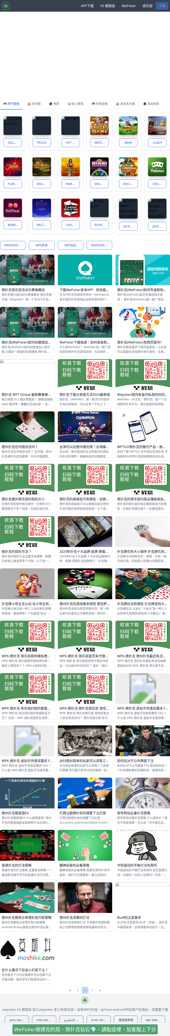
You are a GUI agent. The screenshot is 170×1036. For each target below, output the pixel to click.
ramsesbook (73, 184)
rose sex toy (44, 1020)
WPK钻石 (70, 245)
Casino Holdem (73, 225)
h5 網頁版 (107, 6)
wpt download (155, 1020)
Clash (157, 142)
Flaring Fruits (15, 184)
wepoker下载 (100, 245)
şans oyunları (18, 1020)
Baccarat (44, 225)
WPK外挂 (42, 245)
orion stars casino (100, 1020)
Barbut (13, 225)
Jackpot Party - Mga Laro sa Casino (130, 226)
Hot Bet (72, 142)
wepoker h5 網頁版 (15, 245)
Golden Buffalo (15, 142)
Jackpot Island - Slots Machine (159, 226)
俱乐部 (148, 6)
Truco (41, 142)
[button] (77, 990)
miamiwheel (102, 184)
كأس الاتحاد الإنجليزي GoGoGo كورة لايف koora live (73, 1020)
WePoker (129, 6)
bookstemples (130, 184)
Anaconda (44, 184)
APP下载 (87, 6)
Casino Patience (159, 184)
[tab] (11, 104)
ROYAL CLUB (102, 225)
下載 (162, 6)
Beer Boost (102, 142)
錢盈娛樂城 (126, 1020)
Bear (128, 142)
